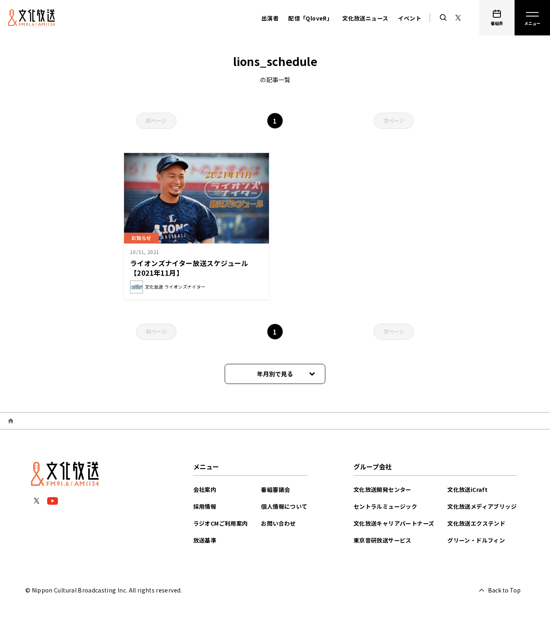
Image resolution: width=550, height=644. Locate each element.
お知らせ (141, 237)
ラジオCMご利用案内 (220, 523)
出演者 (270, 18)
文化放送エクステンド (476, 523)
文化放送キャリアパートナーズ (394, 523)
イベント (409, 18)
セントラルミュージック (385, 506)
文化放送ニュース (365, 18)
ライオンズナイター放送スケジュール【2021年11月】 (189, 268)
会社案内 (205, 489)
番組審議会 (275, 489)
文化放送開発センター (382, 489)
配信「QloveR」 (310, 18)
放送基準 (205, 540)
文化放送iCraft (467, 489)
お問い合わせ (278, 523)
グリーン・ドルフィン (476, 540)
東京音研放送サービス (382, 540)
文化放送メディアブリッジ (482, 506)
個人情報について (284, 506)
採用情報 (205, 506)
